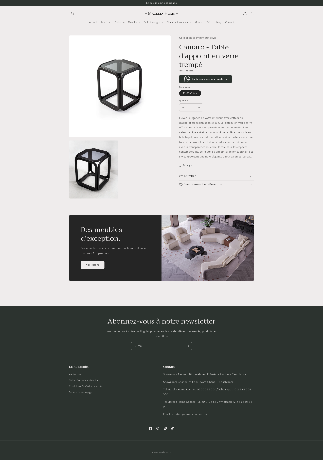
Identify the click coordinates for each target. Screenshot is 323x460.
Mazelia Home (165, 452)
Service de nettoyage (80, 392)
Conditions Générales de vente (85, 386)
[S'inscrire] (188, 346)
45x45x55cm (190, 93)
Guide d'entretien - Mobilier (84, 380)
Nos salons (92, 264)
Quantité (183, 100)
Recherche (75, 374)
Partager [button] (187, 165)
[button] (72, 13)
